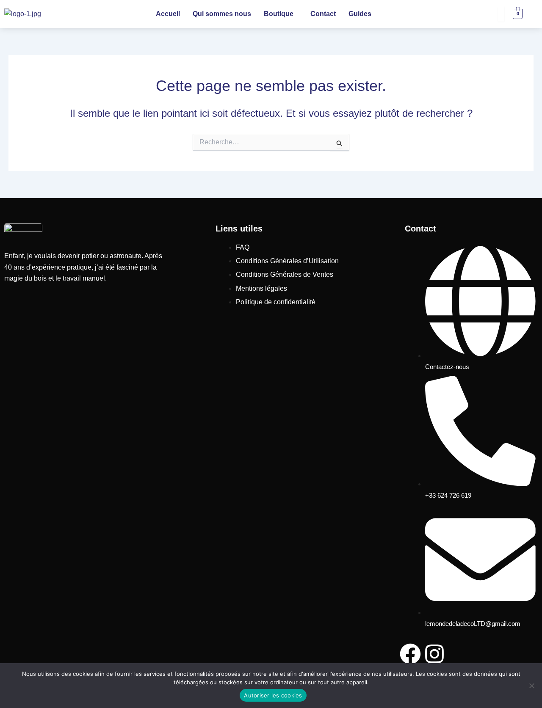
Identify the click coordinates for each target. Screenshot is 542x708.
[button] (280, 14)
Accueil (168, 13)
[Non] (531, 685)
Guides (359, 13)
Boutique (278, 13)
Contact (323, 13)
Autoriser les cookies (273, 695)
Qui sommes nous (222, 13)
